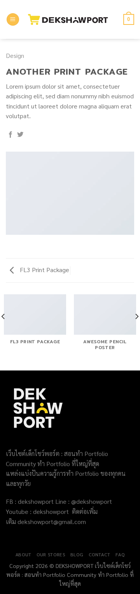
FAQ (120, 554)
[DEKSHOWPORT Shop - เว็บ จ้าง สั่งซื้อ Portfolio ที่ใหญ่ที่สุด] (71, 19)
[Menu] (13, 19)
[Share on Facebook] (10, 134)
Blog (76, 554)
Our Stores (51, 554)
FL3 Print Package (43, 270)
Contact (99, 554)
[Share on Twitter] (20, 134)
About (24, 554)
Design (15, 55)
